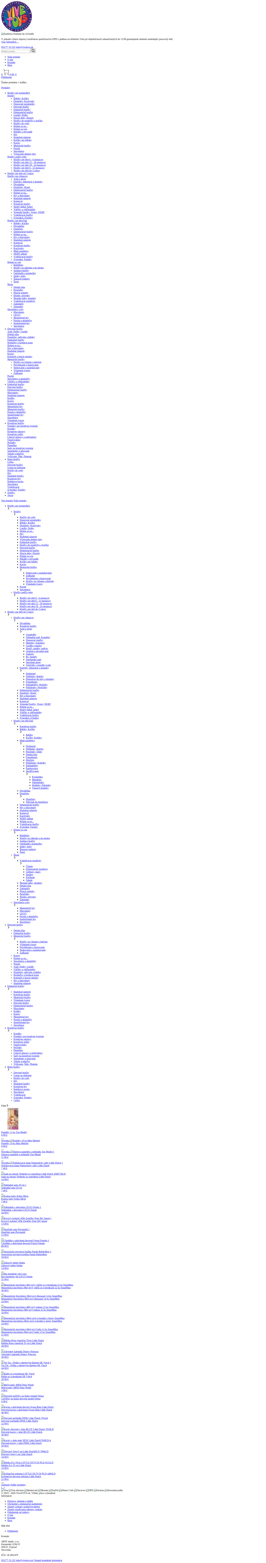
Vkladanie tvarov (22, 370)
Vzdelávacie (13, 487)
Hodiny (29, 874)
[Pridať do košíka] (2, 1138)
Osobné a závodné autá (37, 651)
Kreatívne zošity (15, 434)
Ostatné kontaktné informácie (48, 1560)
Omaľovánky (13, 440)
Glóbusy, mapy (33, 872)
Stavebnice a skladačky (18, 378)
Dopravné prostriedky (24, 104)
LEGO (17, 315)
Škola (10, 284)
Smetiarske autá (33, 659)
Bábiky (29, 735)
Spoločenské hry (22, 323)
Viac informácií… (10, 42)
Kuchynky (19, 248)
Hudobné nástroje (22, 137)
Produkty (5, 87)
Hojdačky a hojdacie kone (20, 342)
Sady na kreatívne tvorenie (20, 448)
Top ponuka (7, 500)
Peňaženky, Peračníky (36, 687)
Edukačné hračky (22, 109)
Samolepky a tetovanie (18, 451)
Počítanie (30, 877)
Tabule (29, 880)
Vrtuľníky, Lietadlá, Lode (38, 665)
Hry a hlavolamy (22, 195)
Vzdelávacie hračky (23, 215)
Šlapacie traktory (22, 279)
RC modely (31, 656)
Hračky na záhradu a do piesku (29, 267)
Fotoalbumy (32, 682)
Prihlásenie (6, 77)
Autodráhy (31, 634)
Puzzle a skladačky (23, 320)
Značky (11, 492)
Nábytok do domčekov (37, 802)
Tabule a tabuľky (15, 453)
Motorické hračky (22, 145)
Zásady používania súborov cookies (24, 1509)
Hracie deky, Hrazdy (24, 118)
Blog (9, 65)
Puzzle (17, 148)
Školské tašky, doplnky (25, 298)
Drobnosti (31, 673)
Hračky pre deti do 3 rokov (27, 170)
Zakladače (19, 304)
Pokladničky (32, 765)
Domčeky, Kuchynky (24, 101)
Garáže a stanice (34, 645)
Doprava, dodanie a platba (20, 1501)
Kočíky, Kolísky (34, 737)
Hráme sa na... (21, 126)
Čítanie (29, 866)
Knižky (11, 398)
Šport (16, 281)
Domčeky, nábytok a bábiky (21, 337)
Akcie (10, 495)
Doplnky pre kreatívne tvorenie (22, 426)
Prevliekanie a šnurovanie (26, 365)
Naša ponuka (13, 57)
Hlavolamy (19, 312)
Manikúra (36, 779)
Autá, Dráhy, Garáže (17, 331)
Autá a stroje (20, 179)
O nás (10, 59)
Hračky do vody (21, 123)
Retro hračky (13, 459)
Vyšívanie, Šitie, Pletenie (19, 456)
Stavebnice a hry (15, 309)
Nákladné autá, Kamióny (38, 637)
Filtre (3, 1105)
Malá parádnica (21, 251)
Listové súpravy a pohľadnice (21, 437)
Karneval (18, 201)
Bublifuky (18, 265)
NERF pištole (20, 254)
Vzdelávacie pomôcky (24, 301)
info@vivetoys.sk (24, 47)
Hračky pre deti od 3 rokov (20, 173)
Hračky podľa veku (16, 156)
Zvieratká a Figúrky (23, 217)
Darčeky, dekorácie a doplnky (28, 181)
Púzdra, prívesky (22, 295)
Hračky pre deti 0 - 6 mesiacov (28, 159)
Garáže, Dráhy (21, 115)
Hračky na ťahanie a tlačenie (27, 362)
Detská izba (19, 287)
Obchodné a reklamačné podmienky (24, 1504)
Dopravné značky (34, 640)
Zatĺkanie (18, 373)
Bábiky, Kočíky (21, 98)
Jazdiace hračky (21, 270)
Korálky (11, 428)
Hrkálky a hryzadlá (23, 131)
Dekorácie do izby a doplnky (40, 679)
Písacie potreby (21, 292)
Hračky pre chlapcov (17, 176)
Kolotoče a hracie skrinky (19, 356)
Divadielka (19, 184)
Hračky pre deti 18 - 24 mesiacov (30, 165)
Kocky (17, 143)
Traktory (30, 654)
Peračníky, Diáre (34, 751)
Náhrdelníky (38, 782)
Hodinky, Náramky (41, 785)
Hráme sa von (20, 129)
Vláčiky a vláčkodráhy (25, 209)
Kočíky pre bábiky (23, 140)
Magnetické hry (21, 317)
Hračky (11, 95)
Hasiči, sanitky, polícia (37, 648)
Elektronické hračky (23, 112)
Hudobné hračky (15, 476)
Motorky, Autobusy (35, 643)
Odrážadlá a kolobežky (25, 273)
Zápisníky (18, 306)
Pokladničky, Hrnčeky (37, 684)
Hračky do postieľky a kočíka (28, 120)
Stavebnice (19, 151)
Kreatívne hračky (22, 204)
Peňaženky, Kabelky (36, 763)
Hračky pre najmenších (18, 93)
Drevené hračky (21, 106)
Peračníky (18, 290)
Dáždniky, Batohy (35, 676)
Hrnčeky (30, 760)
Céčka (10, 462)
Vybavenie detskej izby (25, 154)
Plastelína (12, 445)
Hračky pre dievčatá (17, 220)
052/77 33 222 (8, 47)
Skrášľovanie (32, 771)
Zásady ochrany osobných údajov (23, 1506)
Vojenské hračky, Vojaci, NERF (29, 212)
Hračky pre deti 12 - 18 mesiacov (30, 162)
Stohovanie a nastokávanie (26, 367)
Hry (15, 134)
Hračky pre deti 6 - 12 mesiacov (29, 168)
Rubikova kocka (15, 481)
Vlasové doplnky (40, 788)
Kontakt (11, 62)
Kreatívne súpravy (16, 431)
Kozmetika (37, 777)
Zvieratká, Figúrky (23, 259)
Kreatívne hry (14, 478)
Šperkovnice (32, 768)
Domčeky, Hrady (22, 187)
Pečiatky (11, 442)
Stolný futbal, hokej (23, 206)
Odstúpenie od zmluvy (18, 1512)
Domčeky (18, 229)
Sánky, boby (20, 276)
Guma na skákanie (16, 467)
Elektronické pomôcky (37, 869)
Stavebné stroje (33, 662)
